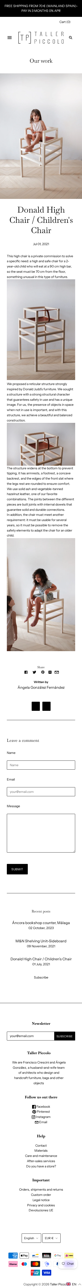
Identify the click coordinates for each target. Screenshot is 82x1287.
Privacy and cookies (41, 1205)
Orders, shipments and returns (41, 1189)
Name (11, 753)
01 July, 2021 (41, 964)
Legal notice (41, 1200)
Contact (41, 1145)
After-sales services (41, 1161)
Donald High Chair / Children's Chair (41, 959)
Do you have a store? (41, 1166)
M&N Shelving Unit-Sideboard (41, 941)
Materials (41, 1150)
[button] (74, 1284)
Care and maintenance (41, 1156)
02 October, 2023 (41, 928)
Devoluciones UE (41, 1210)
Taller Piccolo (59, 1284)
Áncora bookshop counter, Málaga (41, 922)
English (29, 1238)
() (65, 22)
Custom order (41, 1195)
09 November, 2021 (41, 946)
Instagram (43, 1117)
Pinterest (43, 1112)
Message (13, 806)
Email (11, 779)
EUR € (49, 1238)
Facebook (43, 1107)
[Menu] (9, 38)
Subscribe (41, 977)
